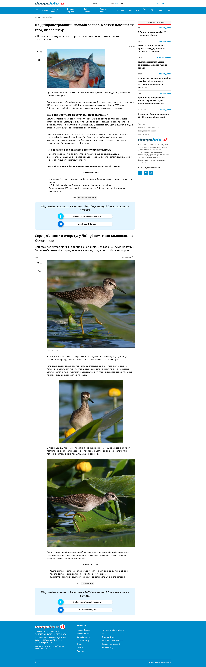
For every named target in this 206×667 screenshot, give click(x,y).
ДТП (138, 10)
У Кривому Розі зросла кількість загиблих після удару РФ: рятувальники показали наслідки (154, 82)
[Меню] (37, 10)
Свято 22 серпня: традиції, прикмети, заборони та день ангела (152, 65)
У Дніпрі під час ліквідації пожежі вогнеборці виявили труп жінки (80, 185)
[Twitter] (169, 3)
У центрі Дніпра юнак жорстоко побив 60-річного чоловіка (78, 574)
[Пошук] (152, 10)
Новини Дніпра (54, 10)
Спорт (130, 10)
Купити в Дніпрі (108, 637)
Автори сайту (143, 134)
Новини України (70, 10)
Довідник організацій (147, 131)
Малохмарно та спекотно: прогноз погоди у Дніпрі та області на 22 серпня (151, 48)
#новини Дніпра (87, 583)
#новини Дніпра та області (87, 198)
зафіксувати (80, 356)
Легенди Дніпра (103, 10)
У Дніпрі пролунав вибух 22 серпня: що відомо (152, 33)
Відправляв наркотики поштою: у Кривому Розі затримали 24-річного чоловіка (87, 577)
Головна (44, 10)
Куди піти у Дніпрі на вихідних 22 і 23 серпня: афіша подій (153, 115)
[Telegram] (163, 3)
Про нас (144, 10)
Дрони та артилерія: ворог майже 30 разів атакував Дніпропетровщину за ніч (151, 100)
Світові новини (87, 10)
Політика (120, 10)
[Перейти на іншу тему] (160, 10)
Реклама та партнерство (148, 127)
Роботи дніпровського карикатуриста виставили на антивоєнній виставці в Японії (89, 571)
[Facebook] (157, 3)
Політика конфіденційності (113, 630)
